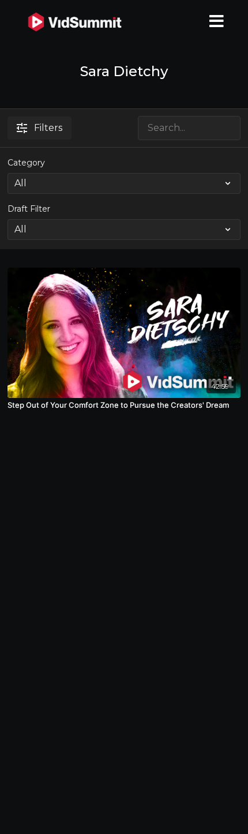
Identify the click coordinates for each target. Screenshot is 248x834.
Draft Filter (28, 209)
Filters (48, 127)
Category (26, 162)
